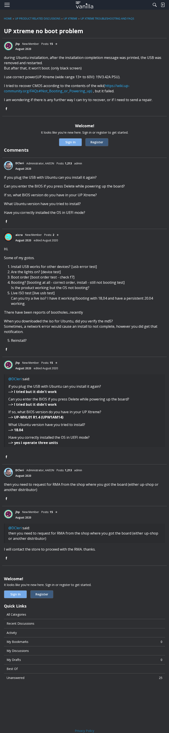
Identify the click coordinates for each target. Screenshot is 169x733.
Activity (12, 633)
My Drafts (84, 660)
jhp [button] (17, 44)
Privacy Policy (84, 731)
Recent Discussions (20, 623)
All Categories (16, 614)
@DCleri (15, 379)
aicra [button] (19, 235)
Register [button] (96, 142)
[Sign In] (163, 5)
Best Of (12, 669)
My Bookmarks (84, 642)
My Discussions (18, 651)
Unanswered (84, 678)
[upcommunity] (84, 5)
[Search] (155, 5)
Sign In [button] (70, 142)
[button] (8, 46)
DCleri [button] (19, 163)
